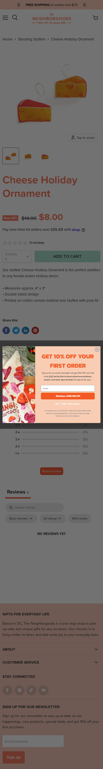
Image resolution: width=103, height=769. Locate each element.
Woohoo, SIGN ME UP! (68, 396)
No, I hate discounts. (68, 403)
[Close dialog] (97, 349)
